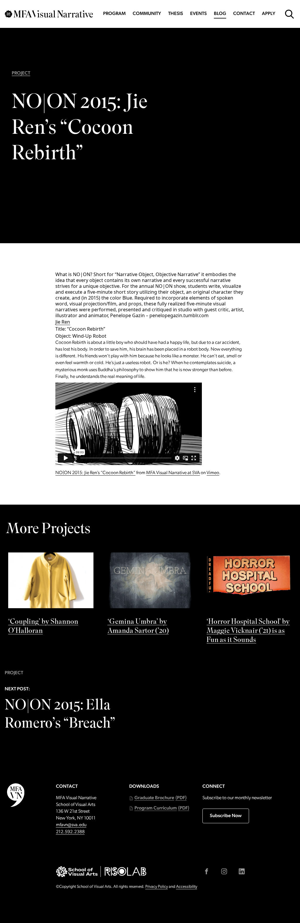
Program (114, 13)
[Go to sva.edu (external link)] (77, 871)
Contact (244, 13)
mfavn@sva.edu (71, 825)
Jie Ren (62, 322)
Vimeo (213, 473)
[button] (158, 798)
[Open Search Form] (289, 14)
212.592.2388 (70, 832)
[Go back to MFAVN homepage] (49, 14)
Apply (268, 13)
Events (198, 13)
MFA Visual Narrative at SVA (173, 473)
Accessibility (186, 887)
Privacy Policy (156, 887)
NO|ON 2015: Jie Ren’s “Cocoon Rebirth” (95, 473)
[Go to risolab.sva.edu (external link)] (125, 871)
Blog (220, 13)
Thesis (175, 13)
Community (147, 13)
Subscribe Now (226, 816)
